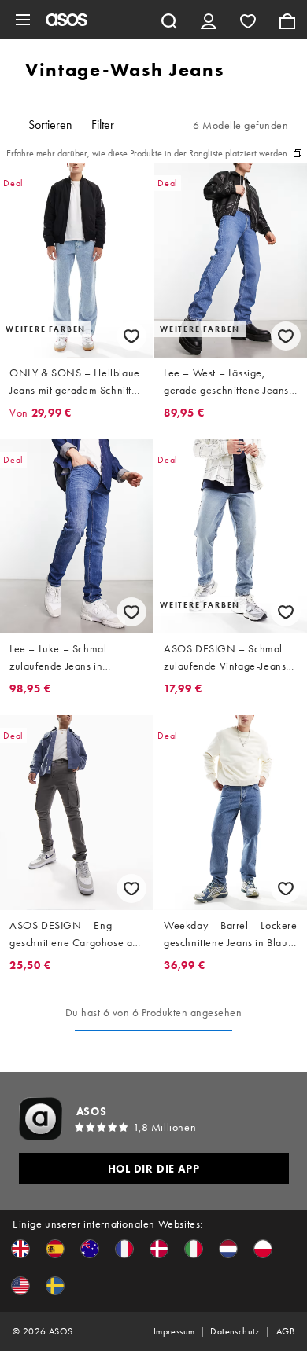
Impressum (174, 1331)
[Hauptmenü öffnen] (23, 19)
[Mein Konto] (208, 19)
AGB (285, 1331)
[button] (20, 1248)
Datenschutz (235, 1331)
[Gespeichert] (248, 19)
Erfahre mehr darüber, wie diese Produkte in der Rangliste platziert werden (146, 153)
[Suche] (169, 19)
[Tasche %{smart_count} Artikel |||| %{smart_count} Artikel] (287, 19)
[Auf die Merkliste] (131, 336)
